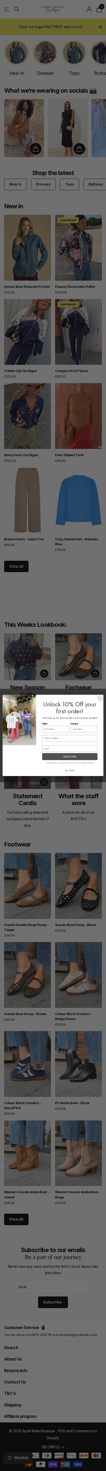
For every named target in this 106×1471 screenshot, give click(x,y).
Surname (74, 723)
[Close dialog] (100, 698)
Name (45, 723)
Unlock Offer (70, 757)
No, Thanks (70, 770)
